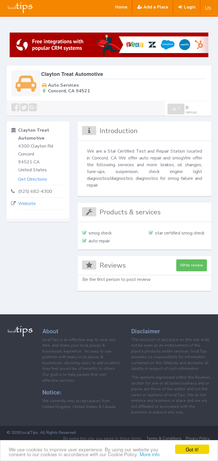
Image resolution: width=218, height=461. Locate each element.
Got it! (192, 449)
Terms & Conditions (164, 438)
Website (27, 203)
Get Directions (32, 179)
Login (190, 7)
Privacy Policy (198, 438)
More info (150, 454)
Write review (191, 265)
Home (121, 7)
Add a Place (155, 7)
